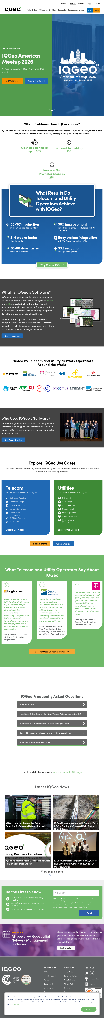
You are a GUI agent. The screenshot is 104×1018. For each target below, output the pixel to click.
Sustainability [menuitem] (49, 984)
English (73, 3)
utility (8, 303)
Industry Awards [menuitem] (50, 976)
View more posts (52, 871)
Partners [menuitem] (47, 980)
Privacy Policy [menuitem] (69, 984)
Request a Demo (12, 83)
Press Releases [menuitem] (69, 980)
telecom (50, 300)
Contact (97, 3)
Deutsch (81, 3)
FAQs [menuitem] (46, 972)
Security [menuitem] (67, 988)
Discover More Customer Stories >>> (52, 651)
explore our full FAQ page (67, 772)
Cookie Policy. (14, 1004)
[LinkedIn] (92, 973)
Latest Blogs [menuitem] (68, 972)
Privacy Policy (82, 907)
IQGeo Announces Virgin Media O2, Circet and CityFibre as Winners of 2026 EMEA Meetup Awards (75, 863)
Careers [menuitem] (47, 992)
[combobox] (73, 3)
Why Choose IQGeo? (52, 265)
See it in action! (66, 948)
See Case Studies (13, 440)
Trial (89, 10)
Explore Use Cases (15, 529)
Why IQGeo (32, 10)
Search (64, 3)
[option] (81, 3)
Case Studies (63, 543)
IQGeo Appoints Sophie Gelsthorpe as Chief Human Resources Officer (28, 862)
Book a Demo (40, 543)
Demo (97, 10)
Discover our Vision (14, 90)
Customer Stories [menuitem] (70, 976)
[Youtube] (87, 973)
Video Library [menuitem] (49, 988)
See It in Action (12, 336)
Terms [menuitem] (66, 992)
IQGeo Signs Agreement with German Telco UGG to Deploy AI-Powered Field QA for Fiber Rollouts (76, 826)
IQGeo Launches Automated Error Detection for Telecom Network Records (26, 824)
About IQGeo (50, 967)
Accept (88, 1009)
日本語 (88, 3)
